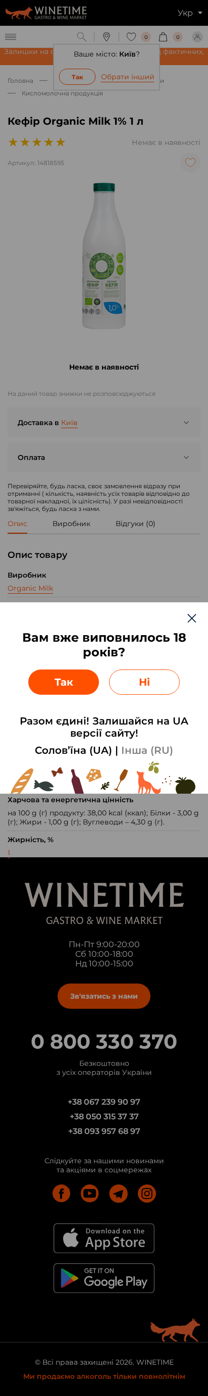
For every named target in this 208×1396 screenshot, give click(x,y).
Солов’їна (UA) (73, 750)
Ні (144, 682)
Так (64, 682)
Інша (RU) (147, 750)
